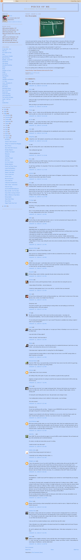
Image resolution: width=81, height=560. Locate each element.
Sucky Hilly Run (8, 180)
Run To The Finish (6, 90)
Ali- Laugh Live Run (6, 52)
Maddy (30, 343)
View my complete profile (15, 21)
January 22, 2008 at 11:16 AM (38, 155)
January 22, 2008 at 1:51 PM (37, 244)
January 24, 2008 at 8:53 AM (37, 507)
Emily (3, 68)
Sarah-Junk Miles (6, 93)
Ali (29, 144)
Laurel (30, 327)
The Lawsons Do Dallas (7, 97)
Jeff (30, 312)
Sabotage (7, 156)
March (6, 133)
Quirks (31, 73)
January (7, 137)
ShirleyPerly (31, 136)
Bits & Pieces (8, 145)
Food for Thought (9, 158)
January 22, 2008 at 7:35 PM (37, 382)
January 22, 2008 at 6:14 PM (37, 366)
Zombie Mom (5, 102)
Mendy (30, 386)
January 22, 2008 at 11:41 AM (38, 179)
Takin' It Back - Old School (11, 184)
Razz (30, 81)
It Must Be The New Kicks (11, 182)
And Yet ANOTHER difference (12, 188)
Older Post (76, 549)
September (8, 121)
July (6, 125)
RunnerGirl (31, 272)
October (7, 119)
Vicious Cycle (8, 176)
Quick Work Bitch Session (11, 147)
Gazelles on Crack (6, 70)
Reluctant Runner (33, 360)
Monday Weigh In (9, 149)
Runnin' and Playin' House (11, 166)
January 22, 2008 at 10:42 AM (38, 116)
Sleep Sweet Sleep (9, 199)
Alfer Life (4, 50)
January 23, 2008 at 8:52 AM (37, 457)
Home (52, 549)
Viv (29, 260)
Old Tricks (7, 160)
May (6, 129)
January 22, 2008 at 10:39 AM (38, 106)
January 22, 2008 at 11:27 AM (38, 169)
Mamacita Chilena (33, 248)
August (7, 123)
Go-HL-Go (4, 74)
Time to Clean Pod (9, 174)
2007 (5, 206)
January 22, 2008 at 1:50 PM (37, 223)
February (7, 135)
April (6, 131)
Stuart (30, 536)
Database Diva (32, 510)
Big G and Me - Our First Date (12, 190)
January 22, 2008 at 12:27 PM (38, 196)
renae (30, 294)
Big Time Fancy (6, 58)
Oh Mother (7, 139)
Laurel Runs (5, 84)
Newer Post (28, 549)
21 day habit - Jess (6, 49)
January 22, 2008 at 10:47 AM (38, 133)
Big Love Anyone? (9, 178)
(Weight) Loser (32, 461)
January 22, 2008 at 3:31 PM (37, 276)
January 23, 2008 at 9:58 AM (37, 471)
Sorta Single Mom (6, 95)
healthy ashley (32, 450)
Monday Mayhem (9, 164)
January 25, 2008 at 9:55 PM (37, 533)
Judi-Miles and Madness (8, 79)
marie (30, 129)
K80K (30, 217)
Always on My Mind (9, 172)
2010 (5, 109)
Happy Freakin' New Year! (11, 203)
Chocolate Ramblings (7, 65)
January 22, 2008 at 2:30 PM (37, 257)
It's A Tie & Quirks (9, 162)
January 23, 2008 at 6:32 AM (37, 403)
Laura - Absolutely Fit (7, 83)
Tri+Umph (31, 200)
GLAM (3, 72)
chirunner (31, 173)
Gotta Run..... (32, 434)
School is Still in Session (10, 141)
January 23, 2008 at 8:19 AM (37, 417)
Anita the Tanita (8, 186)
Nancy (30, 89)
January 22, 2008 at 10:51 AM (38, 141)
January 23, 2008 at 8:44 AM (37, 446)
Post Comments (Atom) (37, 552)
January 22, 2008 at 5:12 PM (37, 357)
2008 (5, 113)
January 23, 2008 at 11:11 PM (38, 497)
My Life (30, 119)
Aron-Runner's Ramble (7, 56)
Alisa (3, 54)
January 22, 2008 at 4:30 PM (37, 299)
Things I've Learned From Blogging (13, 143)
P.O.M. (30, 110)
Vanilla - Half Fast (6, 99)
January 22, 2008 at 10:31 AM (38, 85)
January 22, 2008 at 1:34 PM (37, 214)
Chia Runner (5, 61)
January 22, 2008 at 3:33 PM (37, 290)
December (7, 115)
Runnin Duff (5, 92)
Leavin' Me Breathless (10, 168)
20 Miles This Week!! (10, 151)
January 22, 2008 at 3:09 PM (37, 268)
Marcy (30, 158)
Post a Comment (29, 547)
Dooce (3, 66)
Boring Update (8, 197)
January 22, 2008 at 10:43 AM (38, 125)
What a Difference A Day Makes (12, 194)
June (6, 127)
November (7, 117)
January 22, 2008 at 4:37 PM (37, 309)
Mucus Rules (8, 201)
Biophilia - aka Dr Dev (7, 59)
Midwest (31, 501)
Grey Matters (5, 75)
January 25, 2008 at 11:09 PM (38, 544)
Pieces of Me (40, 6)
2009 (5, 111)
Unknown (31, 370)
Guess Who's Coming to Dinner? (12, 192)
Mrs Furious (5, 86)
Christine (31, 279)
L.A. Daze (4, 81)
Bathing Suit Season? (10, 170)
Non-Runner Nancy (6, 88)
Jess (30, 182)
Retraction (7, 154)
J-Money (4, 77)
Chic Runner (5, 63)
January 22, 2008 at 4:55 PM (37, 339)
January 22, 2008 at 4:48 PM (37, 323)
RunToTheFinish (32, 421)
